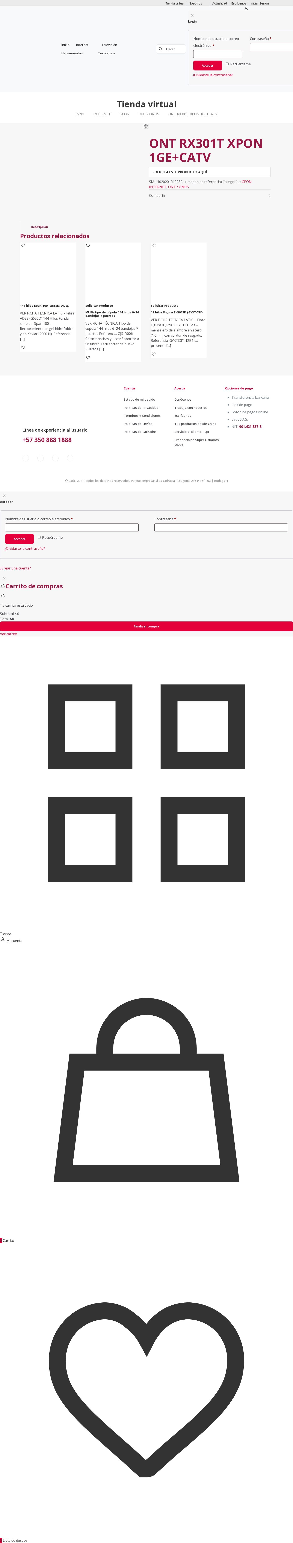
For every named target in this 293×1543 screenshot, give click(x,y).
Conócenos (182, 399)
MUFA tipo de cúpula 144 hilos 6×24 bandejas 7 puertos (112, 314)
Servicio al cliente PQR (191, 431)
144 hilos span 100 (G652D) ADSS (44, 306)
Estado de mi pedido (139, 399)
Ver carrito (8, 634)
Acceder (19, 539)
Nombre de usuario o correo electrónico (39, 519)
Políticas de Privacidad (141, 407)
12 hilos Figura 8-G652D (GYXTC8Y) (177, 312)
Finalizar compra (146, 626)
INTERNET (102, 114)
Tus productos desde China (195, 423)
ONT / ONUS (149, 114)
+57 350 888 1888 (47, 440)
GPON (125, 114)
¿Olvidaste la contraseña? (25, 548)
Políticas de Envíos (138, 423)
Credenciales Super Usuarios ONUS (196, 442)
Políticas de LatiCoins (140, 431)
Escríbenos (182, 415)
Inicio (80, 114)
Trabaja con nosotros (190, 407)
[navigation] (146, 605)
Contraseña (165, 519)
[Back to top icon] (272, 1534)
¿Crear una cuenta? (15, 568)
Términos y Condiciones (142, 415)
